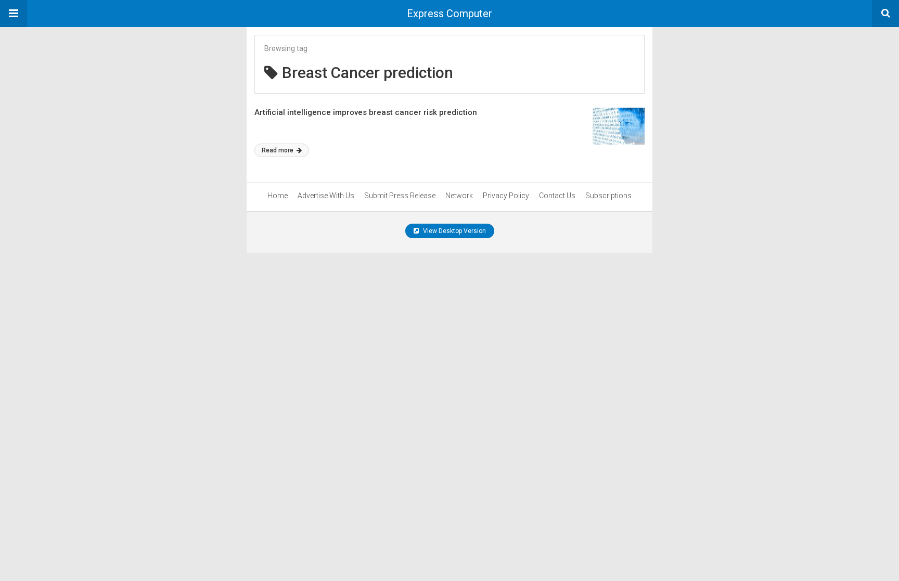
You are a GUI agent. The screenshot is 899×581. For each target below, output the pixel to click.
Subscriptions (608, 195)
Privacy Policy (506, 195)
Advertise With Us (326, 195)
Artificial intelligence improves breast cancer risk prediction (365, 112)
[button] (13, 13)
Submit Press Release (399, 195)
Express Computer (449, 13)
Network (459, 195)
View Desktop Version (453, 231)
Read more (278, 150)
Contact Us (557, 195)
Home (277, 195)
